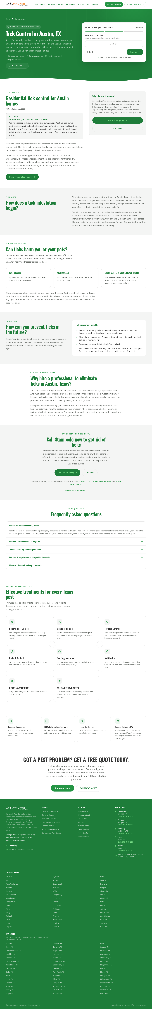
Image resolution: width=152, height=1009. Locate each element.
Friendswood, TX (12, 961)
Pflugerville (104, 898)
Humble (9, 887)
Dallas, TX (9, 972)
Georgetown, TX (12, 968)
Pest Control (40, 4)
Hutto (102, 902)
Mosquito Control (55, 4)
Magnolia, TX (105, 954)
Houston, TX (10, 943)
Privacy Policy (83, 836)
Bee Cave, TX (105, 993)
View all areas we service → (76, 490)
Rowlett (56, 923)
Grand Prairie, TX (106, 983)
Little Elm (103, 919)
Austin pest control (85, 481)
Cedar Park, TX (58, 965)
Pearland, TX (105, 950)
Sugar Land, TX (59, 950)
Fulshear (56, 887)
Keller (8, 919)
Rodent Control (48, 826)
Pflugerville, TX (106, 965)
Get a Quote (83, 833)
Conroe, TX (104, 947)
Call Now (117, 128)
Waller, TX (57, 958)
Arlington (103, 909)
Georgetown (10, 902)
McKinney (56, 909)
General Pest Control (50, 811)
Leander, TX (57, 968)
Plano (102, 905)
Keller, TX (9, 986)
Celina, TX (9, 990)
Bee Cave (104, 927)
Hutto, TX (104, 968)
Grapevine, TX (11, 993)
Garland (9, 916)
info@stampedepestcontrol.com (21, 849)
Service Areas (92, 4)
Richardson (104, 912)
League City (57, 894)
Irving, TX (9, 979)
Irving (8, 912)
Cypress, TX (57, 943)
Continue (133, 52)
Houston (9, 877)
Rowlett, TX (57, 990)
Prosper (56, 916)
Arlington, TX (105, 975)
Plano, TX (104, 972)
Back (91, 52)
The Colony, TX (59, 986)
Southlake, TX (105, 990)
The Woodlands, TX (13, 950)
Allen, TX (56, 979)
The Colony (57, 919)
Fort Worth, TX (58, 972)
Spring (8, 880)
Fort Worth (57, 905)
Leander (56, 902)
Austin (102, 894)
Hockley (9, 891)
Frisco (8, 909)
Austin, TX (104, 961)
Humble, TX (10, 954)
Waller (55, 891)
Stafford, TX (57, 993)
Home (8, 19)
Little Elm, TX (105, 986)
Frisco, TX (9, 975)
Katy (102, 877)
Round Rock (10, 898)
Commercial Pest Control (51, 833)
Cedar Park (57, 898)
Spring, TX (9, 947)
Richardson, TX (106, 979)
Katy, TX (103, 943)
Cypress (56, 877)
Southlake (104, 923)
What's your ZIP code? (94, 35)
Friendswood (11, 894)
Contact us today (66, 472)
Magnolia (103, 887)
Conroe (103, 880)
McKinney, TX (58, 975)
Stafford (56, 927)
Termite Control (48, 815)
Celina (8, 923)
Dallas (8, 905)
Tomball (56, 880)
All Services (70, 4)
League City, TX (59, 961)
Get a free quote (116, 120)
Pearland (103, 884)
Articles (81, 4)
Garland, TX (10, 983)
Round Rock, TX (12, 965)
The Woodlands (12, 884)
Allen (55, 912)
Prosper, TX (57, 983)
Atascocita (104, 891)
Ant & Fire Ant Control (50, 829)
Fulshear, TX (57, 954)
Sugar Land (57, 884)
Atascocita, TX (105, 958)
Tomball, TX (57, 947)
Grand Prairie (105, 916)
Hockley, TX (10, 958)
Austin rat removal (103, 481)
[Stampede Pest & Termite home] (17, 4)
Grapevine (9, 927)
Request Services (114, 4)
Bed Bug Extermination (51, 822)
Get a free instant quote (21, 177)
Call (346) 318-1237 (136, 4)
